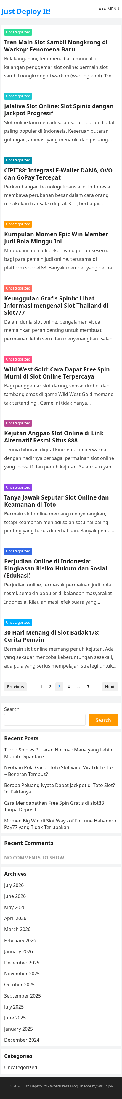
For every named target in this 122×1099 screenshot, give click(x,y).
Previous (15, 686)
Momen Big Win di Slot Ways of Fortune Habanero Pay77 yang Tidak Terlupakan (60, 823)
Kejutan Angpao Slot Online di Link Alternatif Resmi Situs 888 (54, 436)
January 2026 (18, 951)
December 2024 (21, 1040)
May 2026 (14, 907)
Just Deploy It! (26, 11)
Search (12, 709)
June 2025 (15, 1017)
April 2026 (15, 918)
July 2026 (14, 885)
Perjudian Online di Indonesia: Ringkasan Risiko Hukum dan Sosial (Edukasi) (55, 568)
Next (110, 686)
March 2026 (17, 929)
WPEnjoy (105, 1086)
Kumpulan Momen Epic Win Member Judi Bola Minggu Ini (56, 237)
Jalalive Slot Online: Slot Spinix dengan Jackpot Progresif (59, 109)
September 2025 (22, 996)
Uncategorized (18, 32)
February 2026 (20, 940)
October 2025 (19, 984)
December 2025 (21, 962)
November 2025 (22, 973)
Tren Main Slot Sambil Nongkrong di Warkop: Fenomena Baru (55, 45)
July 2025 (14, 1006)
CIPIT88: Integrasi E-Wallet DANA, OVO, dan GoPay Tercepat (59, 173)
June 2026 (15, 896)
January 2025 (18, 1029)
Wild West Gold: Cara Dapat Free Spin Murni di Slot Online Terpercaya (57, 372)
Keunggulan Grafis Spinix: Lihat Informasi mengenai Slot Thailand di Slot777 (56, 305)
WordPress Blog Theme (70, 1086)
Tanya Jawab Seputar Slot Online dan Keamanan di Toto (56, 500)
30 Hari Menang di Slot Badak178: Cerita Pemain (51, 636)
